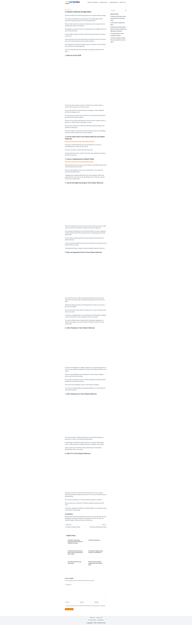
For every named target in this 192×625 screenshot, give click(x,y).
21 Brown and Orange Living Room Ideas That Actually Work (118, 18)
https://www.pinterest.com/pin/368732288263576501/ (79, 141)
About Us (92, 617)
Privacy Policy (92, 620)
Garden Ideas (113, 2)
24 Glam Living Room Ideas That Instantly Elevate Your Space (118, 40)
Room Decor (68, 9)
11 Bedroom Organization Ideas (98, 526)
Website (96, 602)
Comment (69, 584)
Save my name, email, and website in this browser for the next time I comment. (86, 605)
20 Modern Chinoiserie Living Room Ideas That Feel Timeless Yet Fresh (75, 542)
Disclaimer (101, 620)
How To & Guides (93, 2)
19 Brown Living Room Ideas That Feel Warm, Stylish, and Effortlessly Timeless (118, 29)
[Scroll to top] (189, 623)
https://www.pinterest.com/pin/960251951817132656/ (79, 161)
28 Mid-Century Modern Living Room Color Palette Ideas (95, 563)
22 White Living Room (94, 540)
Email (82, 602)
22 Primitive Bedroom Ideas (72, 526)
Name (68, 602)
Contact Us (99, 617)
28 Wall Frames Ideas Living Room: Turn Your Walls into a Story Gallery (75, 552)
